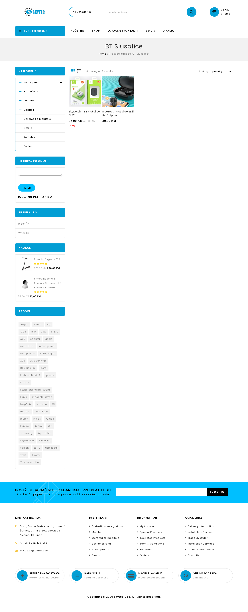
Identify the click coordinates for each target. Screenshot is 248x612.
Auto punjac (47, 353)
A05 (22, 338)
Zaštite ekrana (101, 543)
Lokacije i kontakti (123, 30)
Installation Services (201, 543)
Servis (150, 30)
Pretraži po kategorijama (108, 526)
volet (23, 455)
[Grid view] (74, 71)
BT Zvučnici (31, 91)
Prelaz (37, 418)
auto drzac (27, 346)
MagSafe (26, 404)
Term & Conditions (152, 543)
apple (48, 338)
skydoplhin (27, 440)
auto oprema (47, 346)
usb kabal (51, 447)
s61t (50, 426)
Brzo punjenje (38, 360)
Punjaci (25, 426)
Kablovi (25, 382)
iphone (50, 375)
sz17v (37, 447)
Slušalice (44, 440)
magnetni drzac (42, 397)
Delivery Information (201, 526)
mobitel (25, 411)
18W (33, 331)
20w (43, 331)
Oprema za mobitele (37, 119)
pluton (24, 418)
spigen (24, 447)
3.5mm (38, 324)
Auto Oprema (32, 82)
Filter (27, 187)
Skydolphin (44, 433)
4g (49, 324)
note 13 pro (41, 411)
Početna (77, 30)
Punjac (50, 418)
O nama (168, 30)
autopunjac (27, 353)
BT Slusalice (28, 367)
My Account (147, 526)
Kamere (29, 100)
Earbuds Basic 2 (30, 375)
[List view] (80, 71)
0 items (225, 13)
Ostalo (28, 128)
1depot (24, 324)
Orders (144, 555)
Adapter (35, 338)
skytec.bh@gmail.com (34, 550)
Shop (96, 30)
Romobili (29, 137)
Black (21, 223)
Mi (53, 404)
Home (102, 54)
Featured (146, 549)
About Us (193, 555)
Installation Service (200, 532)
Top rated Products (152, 538)
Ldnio (23, 397)
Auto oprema (100, 549)
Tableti (28, 146)
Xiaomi (35, 455)
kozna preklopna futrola (35, 389)
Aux (22, 360)
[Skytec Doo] (35, 12)
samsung (26, 433)
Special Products (151, 532)
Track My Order (198, 538)
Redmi (38, 426)
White (22, 233)
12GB (23, 331)
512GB (54, 331)
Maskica (41, 404)
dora (43, 367)
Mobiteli (29, 110)
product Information (201, 549)
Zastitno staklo (29, 462)
